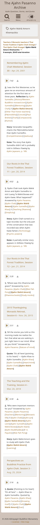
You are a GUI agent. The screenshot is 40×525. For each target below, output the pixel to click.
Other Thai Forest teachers (17, 111)
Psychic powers (14, 234)
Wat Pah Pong (20, 433)
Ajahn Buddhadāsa (14, 430)
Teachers (7, 42)
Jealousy (28, 136)
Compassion (25, 117)
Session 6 (12, 315)
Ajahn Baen (23, 426)
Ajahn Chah (10, 203)
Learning (11, 448)
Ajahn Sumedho (20, 206)
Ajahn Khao (28, 359)
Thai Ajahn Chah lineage (13, 47)
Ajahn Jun (28, 417)
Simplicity (9, 212)
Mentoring (20, 105)
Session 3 (25, 468)
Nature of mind (27, 347)
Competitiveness (15, 136)
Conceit (21, 114)
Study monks (27, 295)
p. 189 (24, 151)
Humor (8, 120)
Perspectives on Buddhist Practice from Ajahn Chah (19, 464)
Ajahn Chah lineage (26, 45)
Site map (25, 522)
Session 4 (21, 384)
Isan (21, 507)
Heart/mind (29, 362)
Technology (24, 231)
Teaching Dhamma (21, 209)
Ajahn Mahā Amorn (22, 108)
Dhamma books (12, 295)
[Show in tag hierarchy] (21, 50)
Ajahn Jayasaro (13, 151)
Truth (15, 117)
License (15, 522)
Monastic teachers (20, 42)
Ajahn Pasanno (24, 200)
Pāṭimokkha (10, 114)
